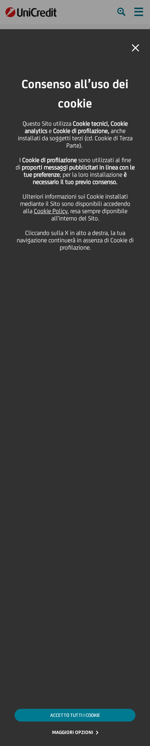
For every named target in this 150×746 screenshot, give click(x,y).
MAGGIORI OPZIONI (72, 732)
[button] (135, 48)
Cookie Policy (50, 211)
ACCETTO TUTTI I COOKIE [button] (75, 715)
